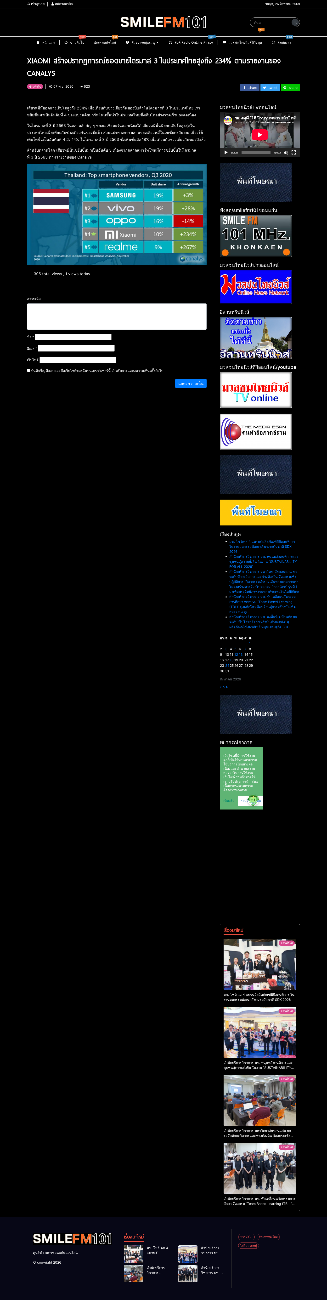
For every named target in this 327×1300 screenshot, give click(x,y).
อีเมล (32, 348)
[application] (260, 134)
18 (232, 660)
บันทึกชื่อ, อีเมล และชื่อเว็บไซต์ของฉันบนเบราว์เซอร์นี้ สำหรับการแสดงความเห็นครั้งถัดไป (97, 371)
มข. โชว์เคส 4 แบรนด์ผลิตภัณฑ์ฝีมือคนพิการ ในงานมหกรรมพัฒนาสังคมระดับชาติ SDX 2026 (262, 546)
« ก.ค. (224, 687)
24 (227, 665)
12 (236, 654)
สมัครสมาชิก (63, 4)
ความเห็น (34, 299)
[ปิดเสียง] (286, 152)
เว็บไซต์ (33, 360)
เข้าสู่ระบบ (37, 4)
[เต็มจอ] (293, 152)
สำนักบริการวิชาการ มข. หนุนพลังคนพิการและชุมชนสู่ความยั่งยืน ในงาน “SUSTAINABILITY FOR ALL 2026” (264, 561)
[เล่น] (226, 152)
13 (241, 654)
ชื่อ (30, 337)
